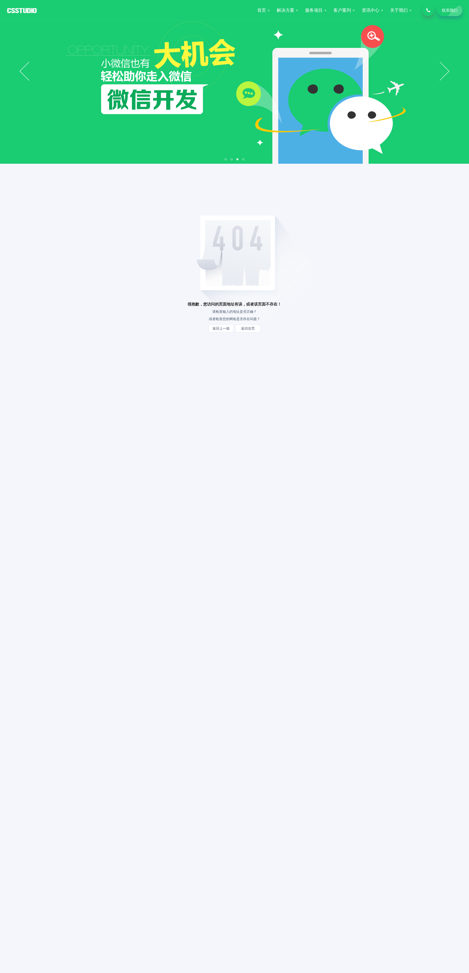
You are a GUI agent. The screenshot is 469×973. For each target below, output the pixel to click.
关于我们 (399, 10)
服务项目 (314, 10)
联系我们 (450, 10)
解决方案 (285, 10)
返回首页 (248, 328)
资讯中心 (370, 10)
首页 (261, 10)
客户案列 (342, 10)
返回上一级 (221, 328)
